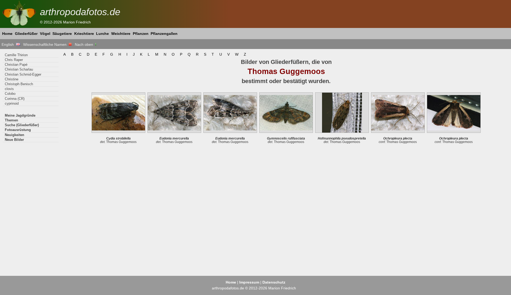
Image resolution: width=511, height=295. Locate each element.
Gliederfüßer (26, 33)
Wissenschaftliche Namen (46, 44)
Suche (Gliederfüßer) (22, 125)
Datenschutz (273, 282)
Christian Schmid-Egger (23, 74)
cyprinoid (12, 103)
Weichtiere (120, 33)
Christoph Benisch (19, 84)
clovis (9, 89)
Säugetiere (62, 33)
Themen (11, 120)
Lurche (102, 33)
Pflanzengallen (164, 33)
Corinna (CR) (14, 99)
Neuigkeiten (14, 135)
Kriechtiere (84, 33)
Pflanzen (141, 33)
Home (7, 33)
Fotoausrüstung (18, 130)
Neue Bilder (14, 140)
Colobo (10, 94)
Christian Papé (16, 65)
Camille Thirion (16, 55)
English (9, 44)
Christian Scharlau (19, 69)
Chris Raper (14, 60)
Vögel (45, 33)
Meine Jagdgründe (20, 115)
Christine (11, 79)
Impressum (249, 282)
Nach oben (84, 44)
